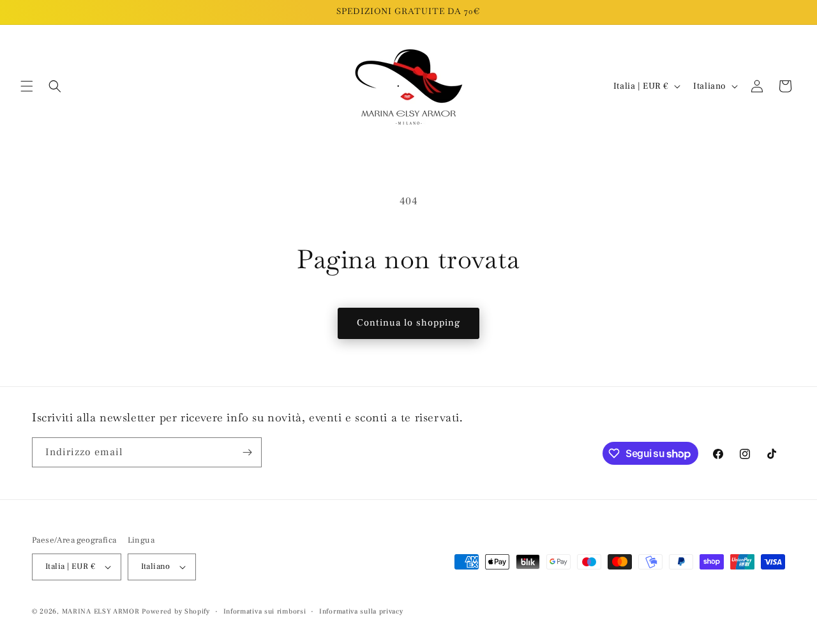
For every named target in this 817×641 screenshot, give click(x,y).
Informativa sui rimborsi (264, 611)
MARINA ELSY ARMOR (101, 611)
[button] (27, 86)
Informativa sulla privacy (361, 611)
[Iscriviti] (247, 452)
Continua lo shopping (408, 323)
